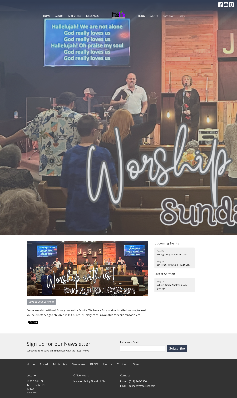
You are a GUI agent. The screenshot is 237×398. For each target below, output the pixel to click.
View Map (32, 392)
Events (154, 15)
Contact (169, 15)
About (59, 15)
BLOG (141, 15)
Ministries (74, 15)
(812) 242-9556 (138, 381)
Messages (92, 15)
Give (182, 15)
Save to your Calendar (41, 301)
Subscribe (177, 348)
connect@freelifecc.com (142, 385)
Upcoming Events (166, 243)
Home (46, 15)
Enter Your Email (129, 342)
